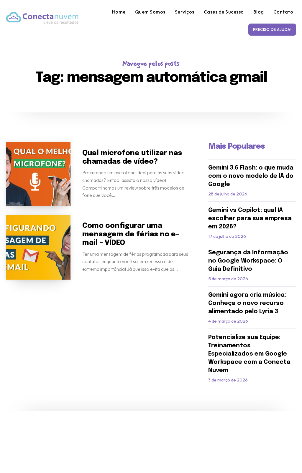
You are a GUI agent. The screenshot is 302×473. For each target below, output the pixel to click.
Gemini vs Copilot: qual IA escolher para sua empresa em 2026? (250, 218)
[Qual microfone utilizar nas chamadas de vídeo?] (38, 174)
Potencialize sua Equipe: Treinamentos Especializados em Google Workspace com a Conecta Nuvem (249, 354)
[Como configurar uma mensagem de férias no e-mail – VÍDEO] (38, 247)
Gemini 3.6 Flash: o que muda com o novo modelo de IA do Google (250, 176)
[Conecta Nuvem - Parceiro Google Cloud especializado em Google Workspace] (42, 18)
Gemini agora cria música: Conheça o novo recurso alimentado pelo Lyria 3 (247, 303)
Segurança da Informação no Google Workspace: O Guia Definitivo (248, 261)
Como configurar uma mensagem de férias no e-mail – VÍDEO (130, 234)
